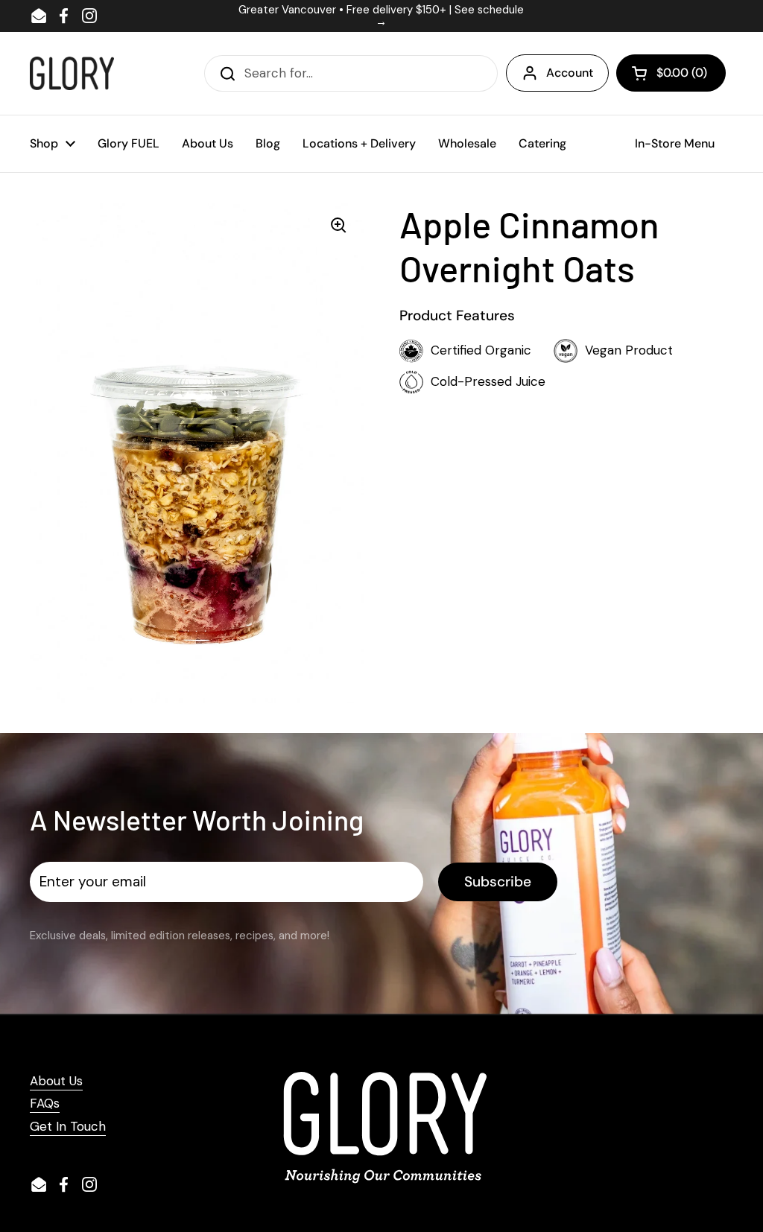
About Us (56, 1081)
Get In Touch (68, 1126)
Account (569, 72)
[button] (671, 73)
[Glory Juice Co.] (72, 73)
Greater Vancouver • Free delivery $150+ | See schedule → (381, 16)
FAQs (45, 1103)
